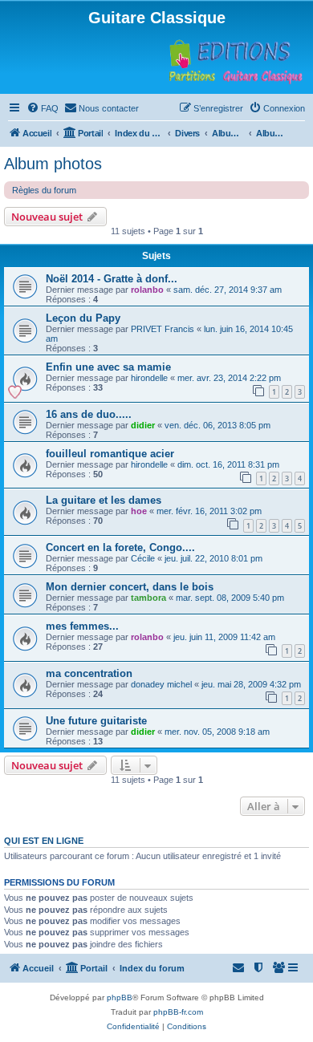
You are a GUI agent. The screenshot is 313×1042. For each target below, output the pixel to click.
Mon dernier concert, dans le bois (129, 587)
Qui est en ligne (43, 840)
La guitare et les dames (103, 500)
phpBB (119, 997)
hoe (139, 511)
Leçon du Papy (83, 318)
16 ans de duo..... (89, 414)
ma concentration (89, 673)
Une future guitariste (96, 721)
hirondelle (149, 378)
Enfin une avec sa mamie (108, 367)
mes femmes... (82, 626)
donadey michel (161, 684)
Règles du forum (44, 190)
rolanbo (147, 289)
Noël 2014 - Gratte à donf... (111, 279)
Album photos (53, 163)
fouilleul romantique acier (110, 454)
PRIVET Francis (162, 329)
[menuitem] (42, 108)
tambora (148, 597)
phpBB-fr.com (178, 1012)
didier (143, 425)
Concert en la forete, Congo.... (120, 547)
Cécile (143, 558)
